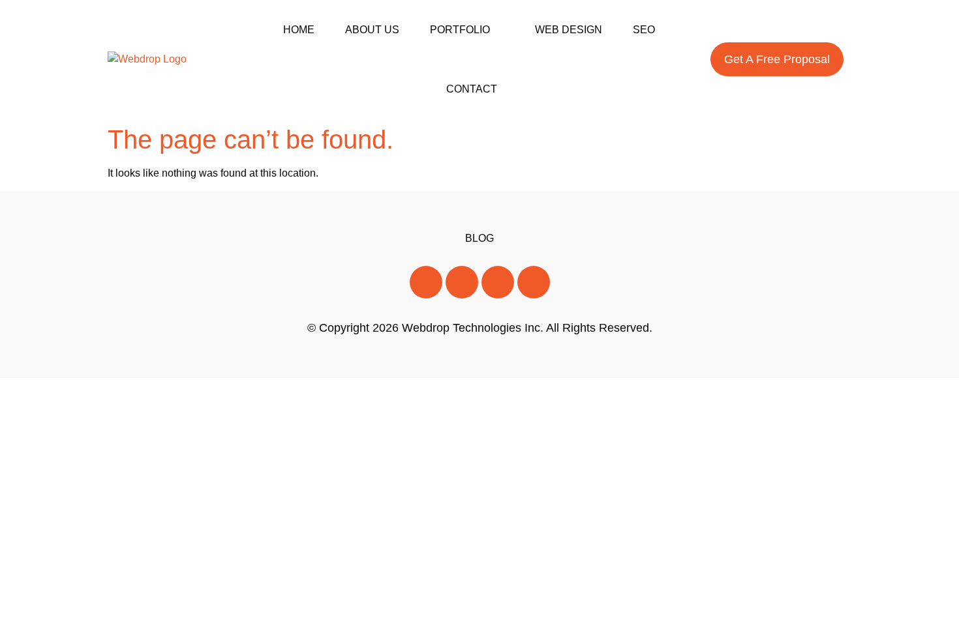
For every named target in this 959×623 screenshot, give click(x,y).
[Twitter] (462, 282)
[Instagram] (497, 282)
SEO (644, 29)
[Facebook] (426, 282)
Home (298, 29)
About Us (372, 29)
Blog (479, 238)
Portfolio (460, 29)
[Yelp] (533, 282)
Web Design (568, 29)
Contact (471, 88)
